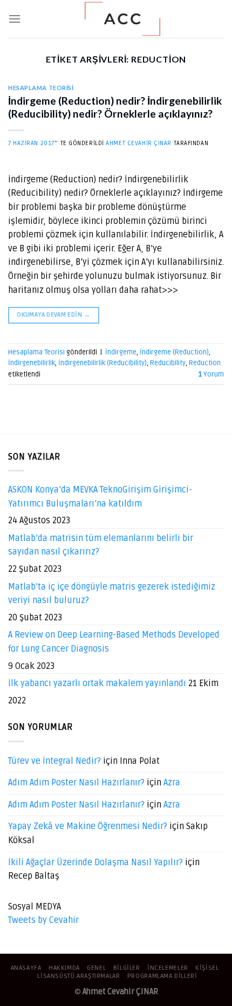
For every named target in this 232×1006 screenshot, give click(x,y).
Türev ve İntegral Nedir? (54, 761)
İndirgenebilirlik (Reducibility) (102, 363)
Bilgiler (126, 968)
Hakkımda (64, 968)
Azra (171, 782)
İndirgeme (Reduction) (174, 352)
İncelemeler (167, 968)
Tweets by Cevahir (43, 920)
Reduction (205, 363)
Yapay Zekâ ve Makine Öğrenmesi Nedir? (87, 826)
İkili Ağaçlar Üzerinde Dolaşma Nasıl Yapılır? (95, 862)
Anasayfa (26, 968)
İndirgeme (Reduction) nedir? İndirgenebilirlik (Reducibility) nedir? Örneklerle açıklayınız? (115, 107)
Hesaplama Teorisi (41, 87)
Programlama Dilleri (162, 976)
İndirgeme (121, 352)
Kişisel (207, 968)
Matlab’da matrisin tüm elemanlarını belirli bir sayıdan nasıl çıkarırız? (100, 545)
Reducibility (168, 363)
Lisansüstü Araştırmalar (78, 976)
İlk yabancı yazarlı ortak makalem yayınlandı (97, 683)
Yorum (211, 374)
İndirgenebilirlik (31, 363)
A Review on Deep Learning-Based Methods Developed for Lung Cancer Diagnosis (114, 641)
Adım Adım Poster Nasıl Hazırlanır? (76, 782)
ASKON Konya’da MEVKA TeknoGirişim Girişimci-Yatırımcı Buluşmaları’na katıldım (100, 496)
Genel (96, 968)
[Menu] (14, 18)
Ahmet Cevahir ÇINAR (139, 143)
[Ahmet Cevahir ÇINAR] (122, 19)
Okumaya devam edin (53, 315)
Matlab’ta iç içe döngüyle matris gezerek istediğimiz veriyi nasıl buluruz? (111, 593)
